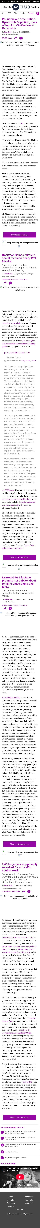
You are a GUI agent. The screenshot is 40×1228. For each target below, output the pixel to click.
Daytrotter (34, 1)
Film (15, 13)
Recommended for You (12, 1127)
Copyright (29, 1203)
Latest (3, 13)
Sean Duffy (15, 891)
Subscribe (7, 7)
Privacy (11, 1206)
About (11, 1196)
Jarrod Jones (8, 274)
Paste (2, 1)
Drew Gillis (8, 885)
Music (22, 13)
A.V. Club (10, 1)
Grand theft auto (20, 279)
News (10, 38)
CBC (22, 123)
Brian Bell (7, 32)
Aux (3, 891)
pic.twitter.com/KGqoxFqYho (17, 352)
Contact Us (20, 1209)
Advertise (11, 1200)
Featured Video (8, 1163)
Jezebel (18, 1)
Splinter (26, 1)
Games (30, 13)
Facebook (11, 1203)
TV (9, 13)
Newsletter (35, 7)
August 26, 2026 (28, 360)
